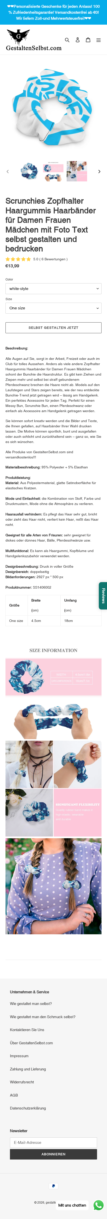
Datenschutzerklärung (28, 1108)
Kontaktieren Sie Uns (27, 1030)
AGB (14, 1095)
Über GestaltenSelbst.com (31, 1043)
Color (9, 279)
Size (8, 299)
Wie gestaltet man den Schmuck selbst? (42, 1017)
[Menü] (98, 39)
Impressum (19, 1056)
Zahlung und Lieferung (28, 1069)
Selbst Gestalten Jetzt (53, 328)
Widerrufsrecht (22, 1082)
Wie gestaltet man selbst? (31, 1003)
